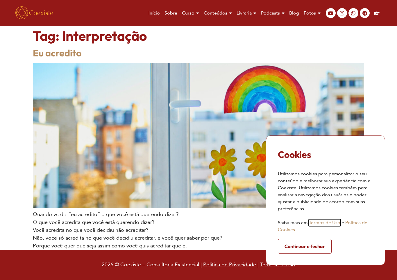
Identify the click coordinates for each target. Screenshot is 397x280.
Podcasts (270, 13)
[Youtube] (331, 13)
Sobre (170, 13)
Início (154, 13)
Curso (188, 13)
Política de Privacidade (229, 264)
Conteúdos (215, 13)
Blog (294, 13)
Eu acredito (57, 53)
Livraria (244, 13)
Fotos (310, 13)
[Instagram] (342, 13)
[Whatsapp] (353, 13)
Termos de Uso (324, 223)
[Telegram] (365, 13)
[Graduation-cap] (377, 13)
